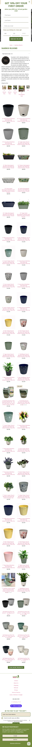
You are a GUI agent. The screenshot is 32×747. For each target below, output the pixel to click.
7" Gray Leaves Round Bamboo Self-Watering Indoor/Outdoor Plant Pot (23, 450)
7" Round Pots (9, 92)
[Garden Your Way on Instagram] (14, 702)
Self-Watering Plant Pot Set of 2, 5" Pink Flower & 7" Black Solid (8, 660)
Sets (28, 90)
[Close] (29, 2)
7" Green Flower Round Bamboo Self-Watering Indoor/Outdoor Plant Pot (23, 473)
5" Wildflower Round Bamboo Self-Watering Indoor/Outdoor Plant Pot (23, 355)
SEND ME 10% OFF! (16, 39)
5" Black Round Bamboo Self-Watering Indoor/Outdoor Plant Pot (8, 239)
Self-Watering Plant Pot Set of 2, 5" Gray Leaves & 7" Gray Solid (8, 636)
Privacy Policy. (20, 732)
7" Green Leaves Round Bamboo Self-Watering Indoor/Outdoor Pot (8, 496)
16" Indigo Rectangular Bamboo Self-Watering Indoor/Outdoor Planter (8, 214)
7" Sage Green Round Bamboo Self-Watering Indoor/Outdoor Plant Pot (23, 566)
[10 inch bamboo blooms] (15, 89)
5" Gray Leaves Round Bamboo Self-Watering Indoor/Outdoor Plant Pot (8, 285)
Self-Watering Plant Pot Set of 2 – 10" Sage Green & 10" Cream (23, 613)
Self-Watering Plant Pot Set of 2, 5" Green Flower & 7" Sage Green (23, 636)
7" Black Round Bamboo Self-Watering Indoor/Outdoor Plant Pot (8, 379)
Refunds (16, 687)
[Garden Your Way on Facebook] (12, 702)
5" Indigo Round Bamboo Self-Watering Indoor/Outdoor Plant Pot (23, 309)
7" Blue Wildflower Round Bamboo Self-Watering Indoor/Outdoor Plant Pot (23, 379)
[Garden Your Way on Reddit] (16, 702)
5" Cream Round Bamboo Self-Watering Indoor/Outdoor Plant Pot (23, 262)
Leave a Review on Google (16, 694)
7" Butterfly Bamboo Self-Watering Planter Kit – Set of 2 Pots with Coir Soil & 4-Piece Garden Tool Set (8, 402)
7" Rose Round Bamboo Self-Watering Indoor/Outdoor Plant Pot (8, 566)
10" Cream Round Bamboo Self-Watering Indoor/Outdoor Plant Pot (23, 120)
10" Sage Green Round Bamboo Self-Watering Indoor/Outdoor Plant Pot (23, 143)
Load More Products (16, 667)
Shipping (16, 685)
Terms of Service (16, 692)
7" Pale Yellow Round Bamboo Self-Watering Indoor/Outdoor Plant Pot (8, 543)
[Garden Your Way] (16, 676)
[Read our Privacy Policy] (30, 720)
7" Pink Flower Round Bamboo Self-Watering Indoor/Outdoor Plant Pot (23, 543)
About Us (16, 683)
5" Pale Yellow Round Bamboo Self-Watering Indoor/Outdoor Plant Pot (8, 332)
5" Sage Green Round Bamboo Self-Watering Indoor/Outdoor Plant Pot (8, 355)
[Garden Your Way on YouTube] (20, 702)
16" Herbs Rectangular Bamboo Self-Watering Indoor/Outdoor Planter (23, 190)
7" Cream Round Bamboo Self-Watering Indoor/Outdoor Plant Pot (23, 427)
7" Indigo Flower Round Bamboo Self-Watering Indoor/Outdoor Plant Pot (23, 496)
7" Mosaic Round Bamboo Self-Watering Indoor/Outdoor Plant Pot (23, 520)
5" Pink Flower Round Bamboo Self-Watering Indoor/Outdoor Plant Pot (23, 332)
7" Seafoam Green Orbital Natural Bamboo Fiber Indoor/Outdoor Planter (8, 590)
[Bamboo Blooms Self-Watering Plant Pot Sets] (28, 88)
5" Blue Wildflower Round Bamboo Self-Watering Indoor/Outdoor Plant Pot (23, 239)
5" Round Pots (4, 92)
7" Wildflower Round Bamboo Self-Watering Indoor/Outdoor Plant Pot (23, 590)
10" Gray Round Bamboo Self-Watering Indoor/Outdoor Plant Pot (8, 143)
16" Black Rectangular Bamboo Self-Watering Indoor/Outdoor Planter (8, 166)
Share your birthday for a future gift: (12, 30)
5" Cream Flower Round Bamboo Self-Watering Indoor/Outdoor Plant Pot (8, 262)
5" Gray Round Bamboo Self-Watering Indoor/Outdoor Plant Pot (23, 285)
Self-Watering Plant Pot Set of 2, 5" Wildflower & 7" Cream (24, 660)
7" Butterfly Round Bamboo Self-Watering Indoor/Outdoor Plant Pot (23, 402)
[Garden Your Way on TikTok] (18, 702)
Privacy (16, 690)
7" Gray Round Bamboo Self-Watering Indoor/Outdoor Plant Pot (8, 473)
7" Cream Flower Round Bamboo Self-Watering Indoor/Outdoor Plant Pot (8, 427)
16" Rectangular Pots (22, 94)
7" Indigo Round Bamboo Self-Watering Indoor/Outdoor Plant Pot (8, 520)
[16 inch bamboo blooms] (22, 91)
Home (11, 45)
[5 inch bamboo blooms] (4, 89)
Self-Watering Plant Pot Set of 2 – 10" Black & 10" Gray (8, 613)
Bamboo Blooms (19, 45)
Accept (15, 736)
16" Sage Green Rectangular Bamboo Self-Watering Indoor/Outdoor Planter (23, 215)
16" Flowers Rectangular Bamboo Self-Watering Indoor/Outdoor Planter (24, 166)
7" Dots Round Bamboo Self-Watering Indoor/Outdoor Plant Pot (8, 450)
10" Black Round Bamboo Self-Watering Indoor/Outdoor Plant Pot (8, 120)
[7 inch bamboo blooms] (10, 89)
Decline (15, 739)
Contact (16, 680)
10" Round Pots (15, 92)
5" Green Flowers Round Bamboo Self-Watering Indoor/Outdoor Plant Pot (8, 309)
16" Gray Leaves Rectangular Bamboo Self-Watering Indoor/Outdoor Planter (8, 190)
